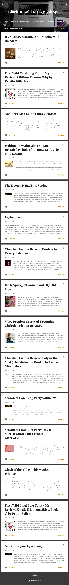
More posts (34, 575)
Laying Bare (13, 217)
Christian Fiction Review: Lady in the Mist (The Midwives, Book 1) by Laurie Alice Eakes (32, 362)
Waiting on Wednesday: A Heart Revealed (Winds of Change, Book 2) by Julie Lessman (32, 149)
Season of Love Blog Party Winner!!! (30, 398)
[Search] (67, 4)
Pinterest (51, 22)
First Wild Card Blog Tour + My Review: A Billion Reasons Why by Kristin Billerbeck (29, 77)
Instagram (60, 22)
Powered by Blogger (35, 580)
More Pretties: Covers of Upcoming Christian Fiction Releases (29, 323)
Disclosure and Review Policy (20, 22)
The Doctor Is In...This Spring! (26, 185)
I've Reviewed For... (39, 22)
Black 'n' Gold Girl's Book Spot (34, 11)
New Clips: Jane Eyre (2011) (23, 546)
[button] (63, 36)
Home (6, 22)
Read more (61, 63)
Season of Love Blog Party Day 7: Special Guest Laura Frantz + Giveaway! (28, 434)
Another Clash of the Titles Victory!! (30, 114)
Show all (62, 28)
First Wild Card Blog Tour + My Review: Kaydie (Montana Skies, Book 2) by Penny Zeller (31, 509)
